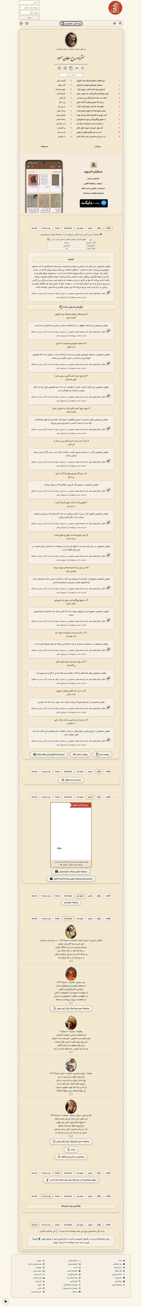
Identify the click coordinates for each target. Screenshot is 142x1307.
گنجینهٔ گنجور (73, 1274)
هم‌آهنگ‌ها (68, 228)
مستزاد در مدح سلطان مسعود (71, 57)
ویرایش (62, 297)
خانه (120, 1260)
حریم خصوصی (36, 1291)
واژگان (99, 228)
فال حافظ (118, 1271)
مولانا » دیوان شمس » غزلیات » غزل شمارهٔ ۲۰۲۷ (71, 1073)
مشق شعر (80, 228)
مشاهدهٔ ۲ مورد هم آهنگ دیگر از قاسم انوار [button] (73, 1141)
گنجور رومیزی (73, 1264)
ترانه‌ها (57, 228)
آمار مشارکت (37, 1278)
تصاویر (90, 228)
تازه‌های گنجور (117, 1284)
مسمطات (44, 146)
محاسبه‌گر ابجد (72, 1278)
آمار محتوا (38, 1274)
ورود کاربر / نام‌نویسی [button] (73, 23)
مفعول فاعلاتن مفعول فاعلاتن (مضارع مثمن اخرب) (68, 239)
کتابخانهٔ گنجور (72, 1271)
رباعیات (98, 146)
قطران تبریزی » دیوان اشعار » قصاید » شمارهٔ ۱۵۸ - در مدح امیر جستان (71, 940)
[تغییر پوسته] (6, 1301)
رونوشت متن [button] (104, 754)
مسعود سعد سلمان (77, 49)
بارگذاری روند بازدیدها (71, 1206)
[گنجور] (115, 8)
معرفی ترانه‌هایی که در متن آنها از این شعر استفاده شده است (73, 1180)
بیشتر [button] (73, 1149)
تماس (39, 1288)
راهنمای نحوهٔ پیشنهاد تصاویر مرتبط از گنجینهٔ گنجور (73, 878)
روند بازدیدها (46, 228)
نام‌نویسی (78, 1239)
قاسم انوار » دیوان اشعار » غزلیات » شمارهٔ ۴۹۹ (71, 1115)
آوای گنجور (74, 1281)
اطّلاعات (108, 228)
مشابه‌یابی (118, 1281)
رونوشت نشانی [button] (82, 754)
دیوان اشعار (62, 49)
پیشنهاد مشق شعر (71, 902)
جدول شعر (118, 1267)
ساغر (76, 1267)
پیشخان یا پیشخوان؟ (70, 1288)
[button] (120, 23)
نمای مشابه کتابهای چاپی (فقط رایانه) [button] (50, 754)
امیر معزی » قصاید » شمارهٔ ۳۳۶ (71, 982)
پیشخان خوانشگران (71, 1284)
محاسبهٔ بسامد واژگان (72, 780)
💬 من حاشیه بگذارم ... (48, 1231)
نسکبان (75, 1291)
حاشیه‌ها (35, 228)
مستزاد (66, 242)
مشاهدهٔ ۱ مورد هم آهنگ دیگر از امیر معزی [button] (73, 1008)
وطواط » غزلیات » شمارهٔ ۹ (71, 1031)
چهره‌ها (39, 1267)
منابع (40, 1284)
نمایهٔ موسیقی (117, 1274)
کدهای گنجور (73, 1260)
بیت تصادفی (117, 1264)
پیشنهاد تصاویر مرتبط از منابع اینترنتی (73, 871)
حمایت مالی (37, 1271)
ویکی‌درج (67, 245)
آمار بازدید (38, 1281)
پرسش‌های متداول (35, 1264)
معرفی (39, 1260)
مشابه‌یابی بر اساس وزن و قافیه (73, 1156)
